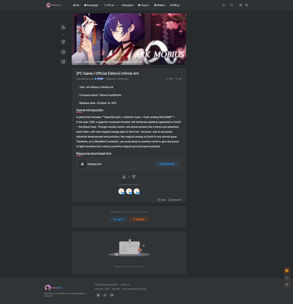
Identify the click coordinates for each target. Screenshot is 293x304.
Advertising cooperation (106, 284)
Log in (119, 219)
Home (78, 61)
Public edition (103, 61)
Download (168, 163)
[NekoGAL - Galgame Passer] (54, 287)
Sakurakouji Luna (85, 78)
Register (140, 219)
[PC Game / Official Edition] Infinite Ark (107, 73)
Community (89, 61)
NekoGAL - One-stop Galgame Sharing (129, 289)
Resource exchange (121, 61)
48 (180, 78)
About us (125, 284)
